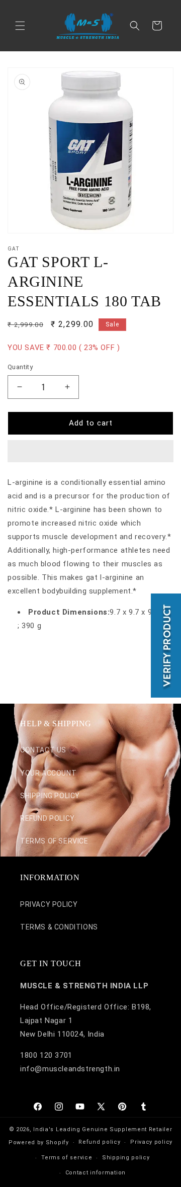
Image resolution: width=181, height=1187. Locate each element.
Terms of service (66, 1157)
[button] (90, 451)
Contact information (95, 1172)
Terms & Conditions (59, 927)
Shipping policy (126, 1157)
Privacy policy (151, 1142)
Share (28, 656)
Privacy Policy (48, 904)
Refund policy (99, 1142)
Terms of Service (54, 841)
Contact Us (43, 750)
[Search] (135, 26)
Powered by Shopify (39, 1142)
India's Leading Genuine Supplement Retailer (102, 1129)
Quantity (20, 367)
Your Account (48, 773)
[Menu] (20, 26)
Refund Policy (47, 818)
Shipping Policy (50, 796)
